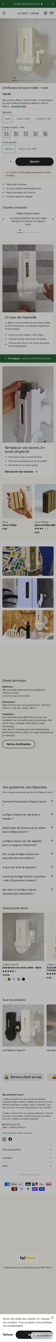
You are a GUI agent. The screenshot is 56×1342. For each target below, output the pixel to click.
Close (52, 1317)
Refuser (8, 1334)
